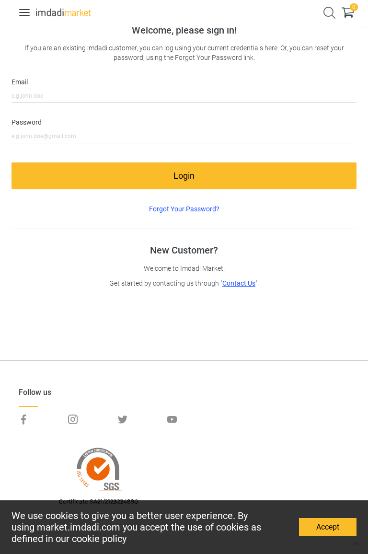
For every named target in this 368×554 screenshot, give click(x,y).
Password (27, 122)
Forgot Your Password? (184, 209)
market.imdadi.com (78, 527)
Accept (327, 526)
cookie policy (99, 538)
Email (20, 82)
